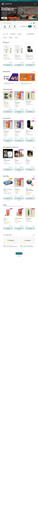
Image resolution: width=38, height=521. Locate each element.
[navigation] (35, 4)
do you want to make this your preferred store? (25, 0)
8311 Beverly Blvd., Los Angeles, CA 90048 (8, 12)
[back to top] (36, 519)
